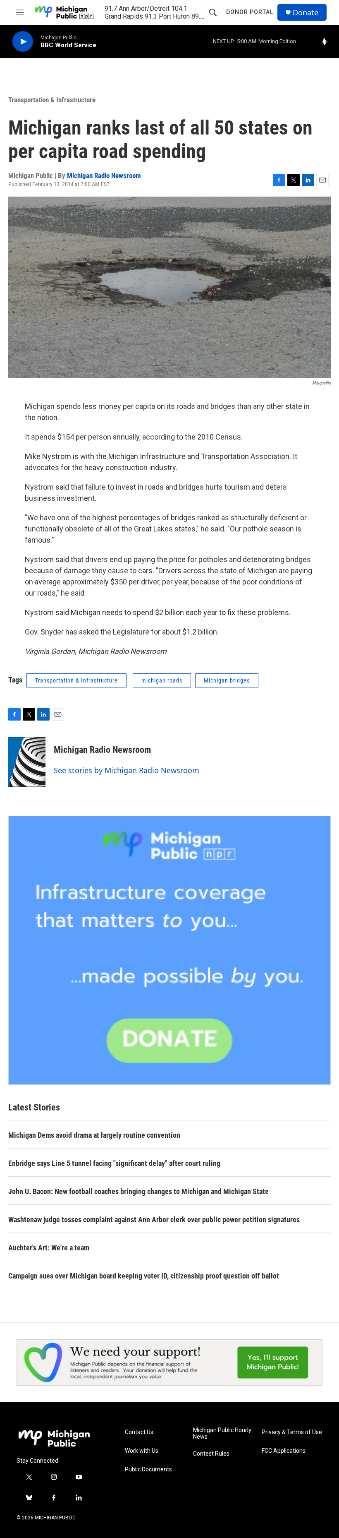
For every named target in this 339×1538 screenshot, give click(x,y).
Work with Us (141, 1451)
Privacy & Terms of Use (292, 1432)
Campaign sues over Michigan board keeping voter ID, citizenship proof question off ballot (143, 1275)
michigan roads (161, 680)
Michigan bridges (227, 680)
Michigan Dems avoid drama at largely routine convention (94, 1135)
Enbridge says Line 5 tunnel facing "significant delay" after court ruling (114, 1163)
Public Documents (148, 1469)
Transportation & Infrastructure (51, 100)
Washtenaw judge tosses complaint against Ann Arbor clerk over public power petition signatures (154, 1219)
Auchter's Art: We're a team (48, 1247)
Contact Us (139, 1432)
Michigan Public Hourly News (222, 1433)
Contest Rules (211, 1454)
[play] (22, 41)
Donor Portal (249, 12)
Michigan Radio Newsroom (104, 175)
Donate (305, 12)
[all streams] (327, 41)
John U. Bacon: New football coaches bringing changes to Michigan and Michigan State (138, 1191)
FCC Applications (284, 1451)
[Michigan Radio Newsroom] (26, 762)
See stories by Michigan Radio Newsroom (126, 770)
